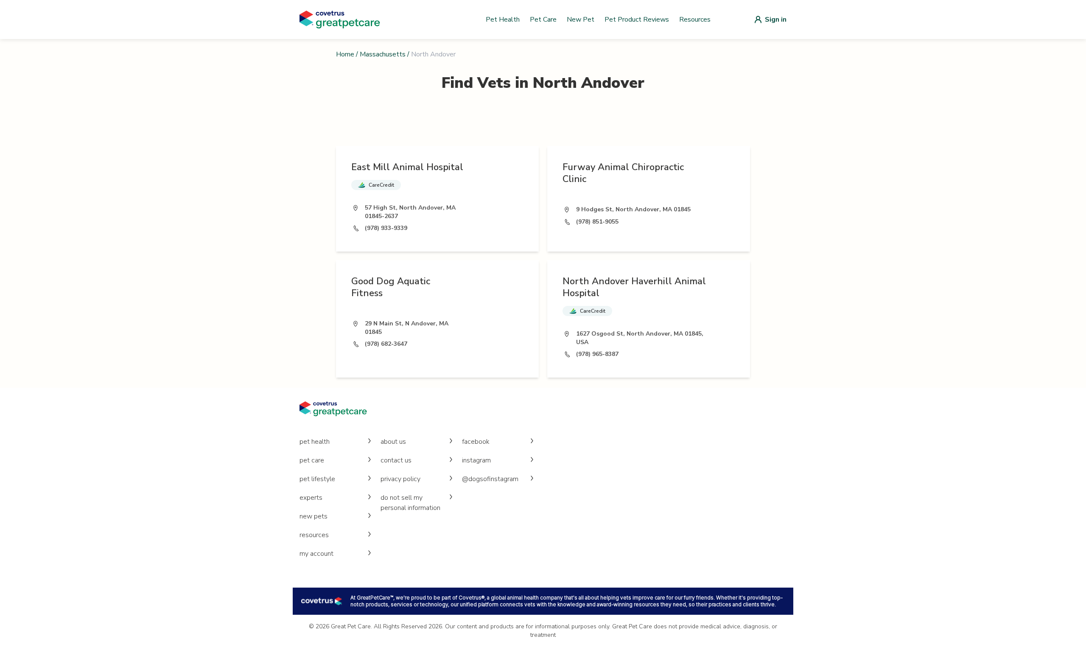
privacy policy (400, 479)
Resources (695, 19)
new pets (313, 516)
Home (345, 54)
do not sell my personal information (410, 503)
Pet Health (503, 19)
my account (316, 553)
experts (310, 497)
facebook (476, 441)
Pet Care (543, 19)
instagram (476, 460)
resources (314, 535)
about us (393, 441)
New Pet (580, 19)
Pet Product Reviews (637, 19)
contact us (396, 460)
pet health (314, 441)
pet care (311, 460)
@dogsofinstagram (490, 479)
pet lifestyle (317, 479)
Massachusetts (383, 54)
